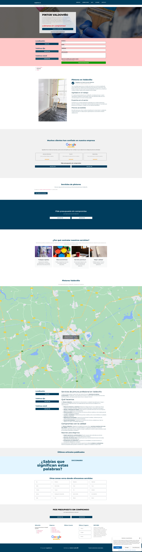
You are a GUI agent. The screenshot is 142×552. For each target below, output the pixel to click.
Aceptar (117, 547)
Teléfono (63, 48)
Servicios (78, 2)
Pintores (36, 5)
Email (62, 44)
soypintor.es (37, 2)
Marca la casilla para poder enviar (70, 59)
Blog (92, 2)
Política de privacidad (56, 532)
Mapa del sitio (40, 530)
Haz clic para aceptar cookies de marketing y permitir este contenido (71, 337)
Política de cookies (55, 530)
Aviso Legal (54, 529)
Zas (36, 481)
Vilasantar (75, 481)
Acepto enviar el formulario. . (73, 60)
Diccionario (39, 531)
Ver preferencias (136, 547)
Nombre (63, 40)
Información (64, 52)
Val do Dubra (39, 67)
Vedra (38, 70)
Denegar (127, 547)
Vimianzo (56, 481)
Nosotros (54, 528)
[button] (139, 538)
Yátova (82, 528)
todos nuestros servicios (45, 189)
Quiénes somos (85, 2)
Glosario (97, 2)
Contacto (104, 2)
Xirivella (82, 532)
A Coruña (40, 5)
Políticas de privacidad (80, 60)
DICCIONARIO (77, 460)
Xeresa (82, 536)
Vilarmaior (93, 481)
